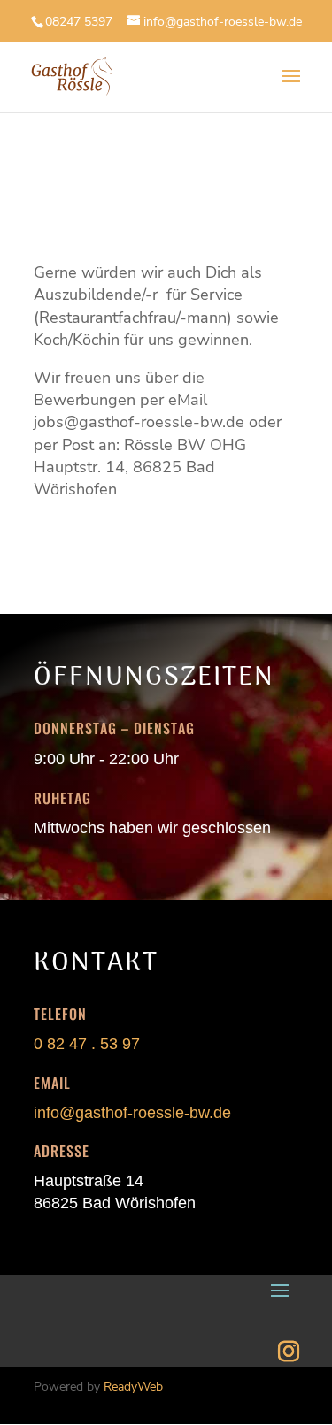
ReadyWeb (133, 1386)
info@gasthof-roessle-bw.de (132, 1113)
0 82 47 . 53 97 (87, 1044)
